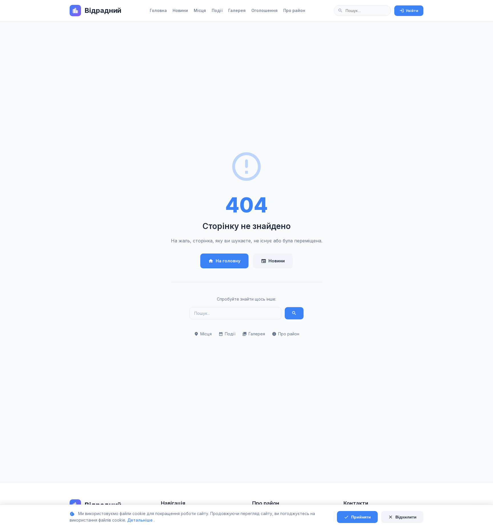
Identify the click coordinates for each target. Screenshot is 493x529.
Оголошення (264, 10)
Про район (294, 10)
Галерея (237, 10)
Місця (200, 10)
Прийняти (357, 517)
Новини (180, 10)
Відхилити (402, 517)
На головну (224, 261)
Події (217, 10)
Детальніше (140, 520)
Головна (158, 10)
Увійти (408, 10)
